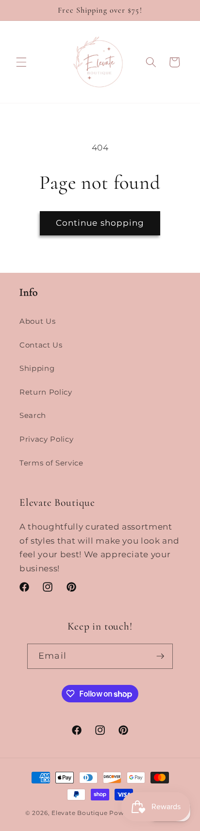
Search (32, 415)
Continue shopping (100, 223)
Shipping (36, 368)
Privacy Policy (46, 439)
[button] (21, 62)
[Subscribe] (160, 656)
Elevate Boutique (79, 812)
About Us (37, 321)
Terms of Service (51, 462)
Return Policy (45, 392)
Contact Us (41, 344)
